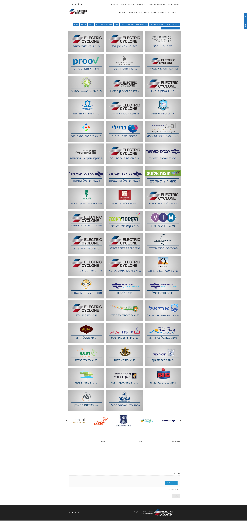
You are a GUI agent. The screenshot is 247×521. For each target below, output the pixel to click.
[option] (168, 420)
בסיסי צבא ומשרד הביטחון (156, 24)
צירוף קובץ (177, 473)
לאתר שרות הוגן (114, 4)
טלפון (140, 442)
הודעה (177, 452)
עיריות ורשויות (175, 28)
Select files (171, 482)
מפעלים (91, 24)
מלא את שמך (175, 442)
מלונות (97, 24)
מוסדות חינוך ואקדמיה (106, 24)
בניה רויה (167, 24)
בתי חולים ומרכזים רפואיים (127, 24)
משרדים (76, 24)
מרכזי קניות (83, 24)
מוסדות (116, 24)
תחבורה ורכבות (166, 28)
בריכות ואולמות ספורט (141, 24)
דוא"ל (103, 442)
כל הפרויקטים (175, 24)
